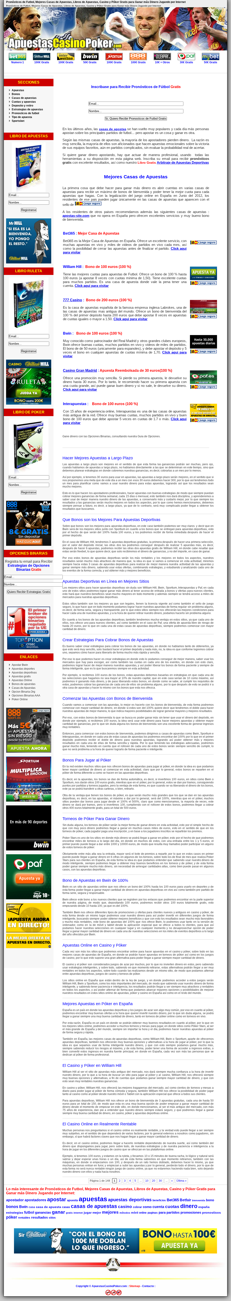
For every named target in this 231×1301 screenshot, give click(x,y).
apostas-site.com (75, 216)
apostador (15, 1200)
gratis (69, 1212)
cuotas (172, 1206)
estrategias (14, 1212)
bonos (12, 1206)
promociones (190, 1212)
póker (11, 1217)
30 (160, 1180)
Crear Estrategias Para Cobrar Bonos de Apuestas (107, 640)
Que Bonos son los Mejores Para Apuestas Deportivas (111, 519)
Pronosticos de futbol (25, 113)
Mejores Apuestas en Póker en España (97, 1004)
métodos (125, 1212)
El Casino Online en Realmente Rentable (99, 1124)
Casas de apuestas (24, 98)
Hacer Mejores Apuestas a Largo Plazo (97, 458)
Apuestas (18, 90)
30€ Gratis (186, 62)
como (147, 1207)
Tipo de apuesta (22, 117)
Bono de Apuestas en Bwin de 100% (95, 880)
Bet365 (173, 1200)
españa (204, 1207)
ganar (58, 1212)
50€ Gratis (90, 62)
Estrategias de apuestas (27, 109)
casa (32, 1207)
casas (66, 1207)
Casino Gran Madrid (80, 370)
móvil (134, 1212)
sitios (52, 1217)
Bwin (23, 1207)
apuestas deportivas (130, 1199)
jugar (88, 1212)
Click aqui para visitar (92, 286)
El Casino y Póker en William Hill (91, 1065)
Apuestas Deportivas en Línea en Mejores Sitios (105, 581)
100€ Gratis (41, 62)
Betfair (185, 1200)
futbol (29, 1212)
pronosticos (211, 1212)
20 (153, 1180)
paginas (153, 1212)
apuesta (72, 1200)
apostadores (35, 1200)
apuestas (93, 1199)
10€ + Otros (162, 62)
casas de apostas (112, 129)
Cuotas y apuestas (24, 101)
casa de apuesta (48, 1207)
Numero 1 (17, 62)
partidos (173, 1212)
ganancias (43, 1212)
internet (78, 1212)
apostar (56, 1199)
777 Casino (72, 300)
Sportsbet (18, 120)
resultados (39, 1217)
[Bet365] (203, 243)
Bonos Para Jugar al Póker (86, 760)
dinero (188, 1206)
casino (125, 1206)
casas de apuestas (94, 1206)
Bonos (16, 94)
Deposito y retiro (22, 105)
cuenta (158, 1207)
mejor (96, 1212)
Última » (181, 1180)
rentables (24, 1217)
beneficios (159, 1200)
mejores (110, 1212)
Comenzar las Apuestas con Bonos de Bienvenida (107, 698)
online (143, 1212)
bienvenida (198, 1200)
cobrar (137, 1207)
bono (210, 1200)
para (162, 1212)
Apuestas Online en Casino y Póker (94, 945)
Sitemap (134, 1286)
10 (146, 1180)
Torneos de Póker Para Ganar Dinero (95, 818)
